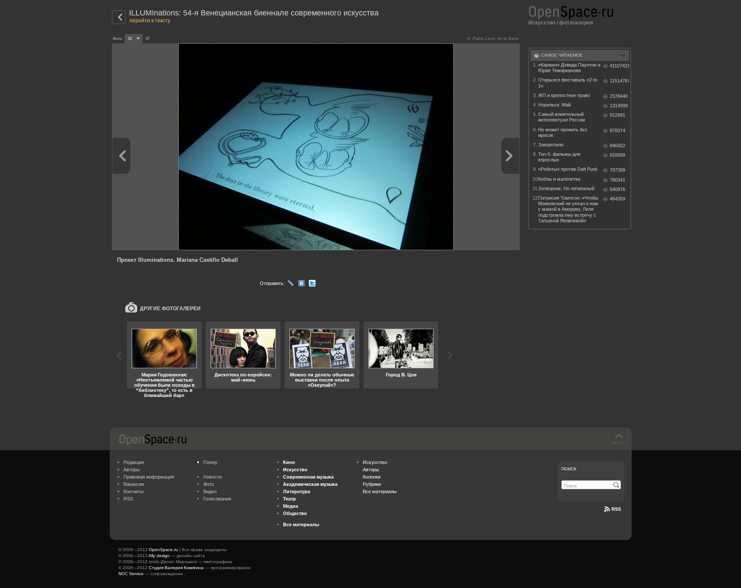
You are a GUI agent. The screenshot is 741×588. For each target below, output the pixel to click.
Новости (212, 476)
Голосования (217, 498)
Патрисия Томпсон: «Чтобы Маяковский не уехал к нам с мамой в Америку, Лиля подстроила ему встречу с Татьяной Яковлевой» (568, 209)
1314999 (619, 105)
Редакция (134, 462)
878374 (617, 130)
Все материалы (380, 491)
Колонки (371, 476)
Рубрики (372, 484)
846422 (617, 145)
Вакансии (134, 484)
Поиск (568, 469)
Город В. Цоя (401, 374)
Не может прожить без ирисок (562, 132)
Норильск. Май (554, 104)
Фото (208, 484)
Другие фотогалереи (170, 309)
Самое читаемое (562, 55)
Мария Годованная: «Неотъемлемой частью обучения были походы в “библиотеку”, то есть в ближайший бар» (164, 385)
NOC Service (131, 573)
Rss (616, 509)
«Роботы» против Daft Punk (568, 169)
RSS (128, 498)
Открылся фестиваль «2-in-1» (568, 82)
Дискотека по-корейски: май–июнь (243, 377)
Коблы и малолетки (559, 179)
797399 (617, 170)
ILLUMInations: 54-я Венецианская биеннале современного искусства (254, 13)
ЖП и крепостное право (564, 95)
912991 (617, 115)
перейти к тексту (150, 21)
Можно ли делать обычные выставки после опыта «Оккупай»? (322, 380)
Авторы (132, 469)
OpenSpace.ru (163, 549)
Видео (210, 491)
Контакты (134, 491)
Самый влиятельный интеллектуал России (561, 117)
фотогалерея (576, 23)
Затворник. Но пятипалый (566, 188)
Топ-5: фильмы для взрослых (559, 157)
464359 (617, 198)
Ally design (159, 555)
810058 (617, 155)
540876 (617, 189)
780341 (617, 179)
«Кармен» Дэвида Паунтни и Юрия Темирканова (569, 67)
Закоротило (550, 144)
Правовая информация (149, 476)
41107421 (619, 65)
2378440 (619, 96)
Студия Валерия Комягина (176, 567)
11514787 (619, 80)
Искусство (541, 23)
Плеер (210, 462)
